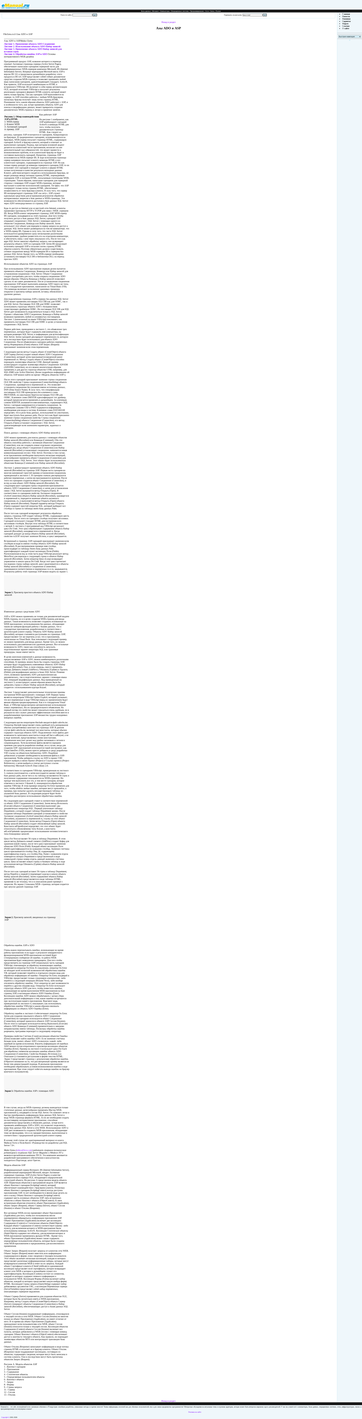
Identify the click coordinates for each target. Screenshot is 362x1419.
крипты (347, 21)
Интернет (155, 11)
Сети (207, 11)
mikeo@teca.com (24, 1150)
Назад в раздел (168, 22)
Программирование (197, 11)
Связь (212, 11)
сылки (346, 26)
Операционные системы (180, 11)
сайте (346, 28)
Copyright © (5, 1417)
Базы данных (146, 11)
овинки (347, 19)
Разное (218, 11)
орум (346, 24)
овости (347, 16)
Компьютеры (165, 11)
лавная (346, 14)
